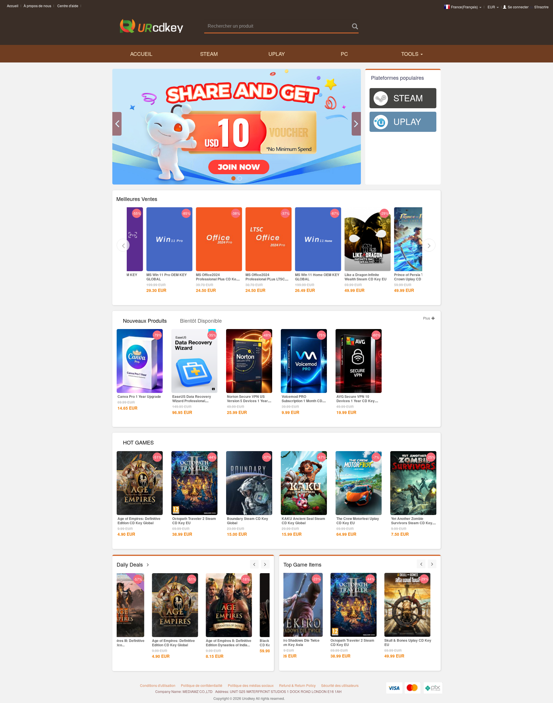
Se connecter (518, 6)
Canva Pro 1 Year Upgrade (139, 396)
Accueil (12, 5)
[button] (117, 124)
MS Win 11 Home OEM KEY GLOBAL (299, 277)
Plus (427, 318)
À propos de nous (37, 5)
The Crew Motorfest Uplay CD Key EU (357, 520)
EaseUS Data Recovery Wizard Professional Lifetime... (191, 401)
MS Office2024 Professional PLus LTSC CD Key (247, 279)
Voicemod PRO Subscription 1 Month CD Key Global (302, 401)
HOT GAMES (138, 441)
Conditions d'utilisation (157, 685)
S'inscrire (541, 6)
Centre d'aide (67, 5)
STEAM (209, 53)
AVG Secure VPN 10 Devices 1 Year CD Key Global (355, 401)
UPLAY (276, 53)
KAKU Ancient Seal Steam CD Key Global (303, 520)
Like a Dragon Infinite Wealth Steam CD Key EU (347, 277)
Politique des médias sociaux (251, 685)
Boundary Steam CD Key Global (247, 520)
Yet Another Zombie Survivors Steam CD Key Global (411, 523)
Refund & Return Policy (297, 685)
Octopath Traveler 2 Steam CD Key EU (194, 520)
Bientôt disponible (201, 320)
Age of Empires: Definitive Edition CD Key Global (139, 520)
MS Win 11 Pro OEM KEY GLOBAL (148, 277)
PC (344, 53)
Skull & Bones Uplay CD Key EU (362, 642)
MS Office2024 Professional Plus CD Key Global (199, 279)
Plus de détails (151, 266)
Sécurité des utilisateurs (340, 685)
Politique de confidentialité (201, 685)
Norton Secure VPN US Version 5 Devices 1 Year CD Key (247, 401)
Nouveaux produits (145, 320)
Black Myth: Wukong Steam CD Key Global (248, 642)
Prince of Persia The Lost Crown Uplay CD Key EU (396, 277)
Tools (410, 53)
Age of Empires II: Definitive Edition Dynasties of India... (194, 642)
